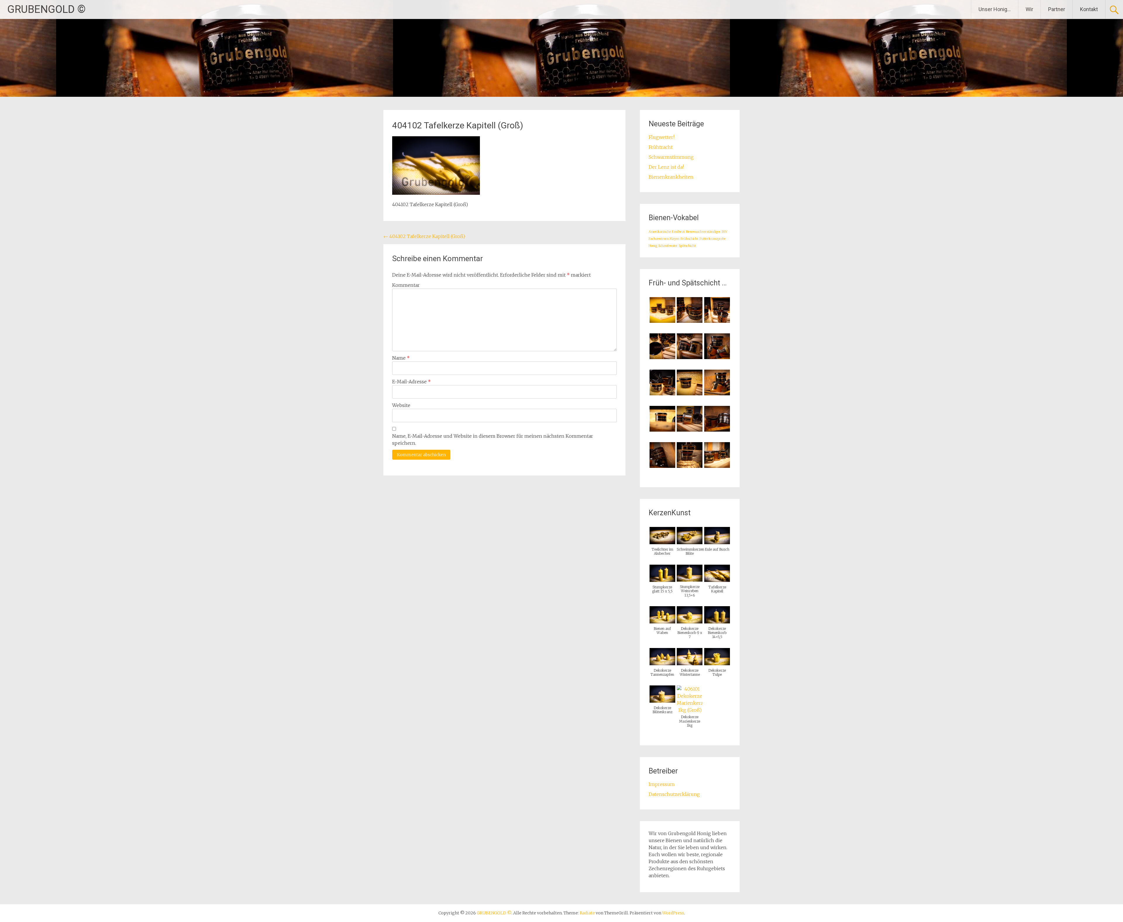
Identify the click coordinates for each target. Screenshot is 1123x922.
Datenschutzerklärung (674, 794)
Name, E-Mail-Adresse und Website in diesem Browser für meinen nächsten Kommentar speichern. (492, 439)
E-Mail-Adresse (411, 382)
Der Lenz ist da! (666, 167)
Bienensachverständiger (703, 232)
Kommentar (406, 285)
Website (401, 405)
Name (401, 358)
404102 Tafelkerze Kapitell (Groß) (424, 236)
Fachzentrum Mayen (664, 239)
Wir (1029, 9)
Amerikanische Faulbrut (667, 232)
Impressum (662, 784)
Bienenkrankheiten (671, 177)
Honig (653, 246)
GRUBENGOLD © (46, 9)
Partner (1056, 9)
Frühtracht (661, 147)
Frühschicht (689, 239)
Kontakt (1089, 9)
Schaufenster (668, 246)
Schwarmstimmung (671, 157)
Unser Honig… (995, 9)
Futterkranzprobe (713, 239)
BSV (724, 232)
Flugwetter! (661, 137)
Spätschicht (687, 246)
